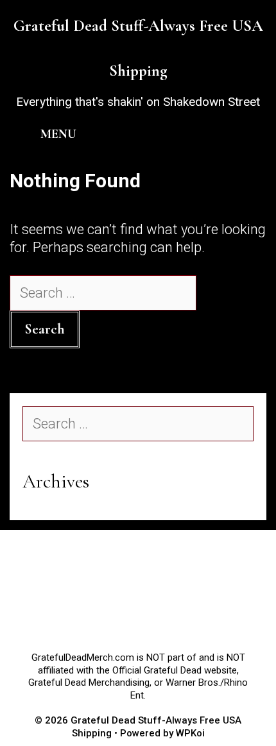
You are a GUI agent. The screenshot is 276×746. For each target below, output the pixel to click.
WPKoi (190, 733)
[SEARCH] (249, 134)
